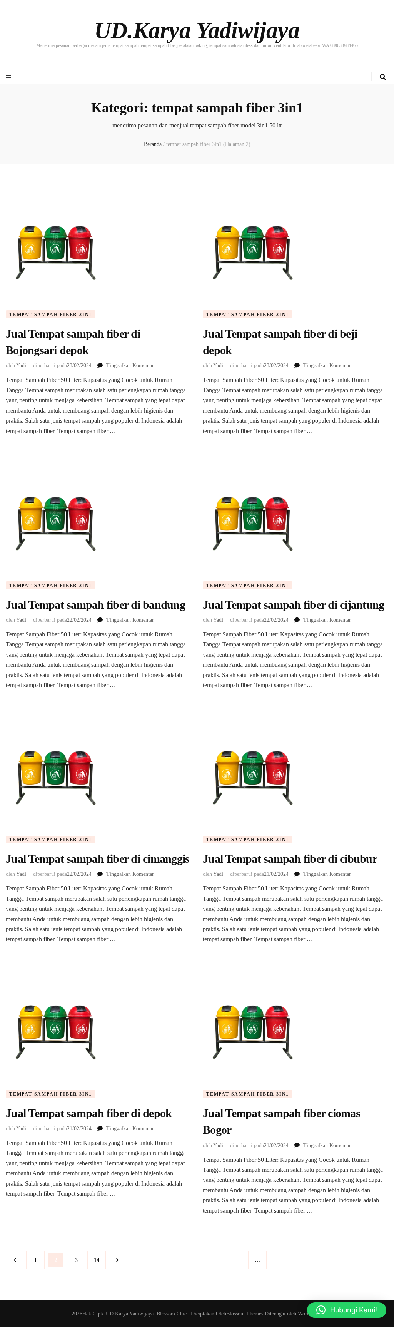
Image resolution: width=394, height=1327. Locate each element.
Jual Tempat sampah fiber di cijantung (293, 604)
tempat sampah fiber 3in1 (50, 314)
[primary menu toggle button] (9, 76)
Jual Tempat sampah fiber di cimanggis (97, 858)
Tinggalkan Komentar (130, 365)
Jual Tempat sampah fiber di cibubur (290, 858)
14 (99, 1260)
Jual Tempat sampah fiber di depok (89, 1113)
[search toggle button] (383, 77)
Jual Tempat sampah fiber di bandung (95, 604)
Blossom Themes (244, 1314)
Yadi (21, 365)
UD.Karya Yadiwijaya (197, 30)
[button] (346, 1310)
